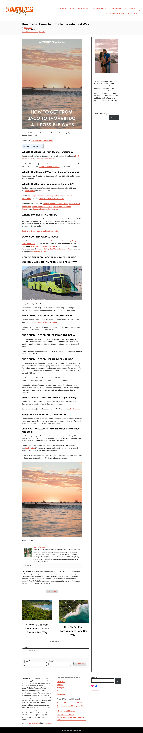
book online (30, 190)
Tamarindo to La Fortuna (42, 206)
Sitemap (48, 723)
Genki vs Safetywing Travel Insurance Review (55, 249)
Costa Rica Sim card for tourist (51, 198)
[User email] (30, 565)
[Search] (118, 680)
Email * (51, 661)
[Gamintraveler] (20, 10)
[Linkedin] (28, 565)
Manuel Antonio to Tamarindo (55, 203)
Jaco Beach (52, 591)
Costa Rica (42, 31)
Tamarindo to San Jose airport (45, 209)
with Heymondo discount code (43, 246)
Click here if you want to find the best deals (40, 231)
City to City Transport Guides (30, 31)
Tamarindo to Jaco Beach (49, 166)
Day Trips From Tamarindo (42, 140)
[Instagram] (23, 565)
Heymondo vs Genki (39, 252)
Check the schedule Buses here (45, 322)
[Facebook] (26, 565)
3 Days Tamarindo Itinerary (41, 196)
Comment (25, 647)
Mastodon (95, 690)
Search (114, 117)
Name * (27, 661)
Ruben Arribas (28, 27)
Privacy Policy (34, 723)
